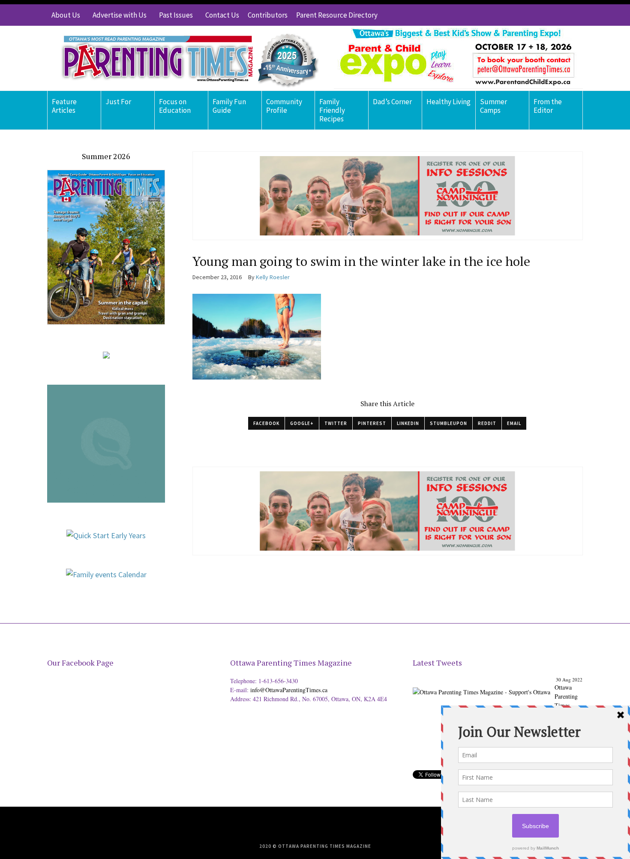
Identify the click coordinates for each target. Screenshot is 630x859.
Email (514, 423)
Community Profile (284, 106)
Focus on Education (175, 106)
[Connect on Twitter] (537, 15)
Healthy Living (448, 101)
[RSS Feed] (525, 15)
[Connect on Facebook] (550, 15)
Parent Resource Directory (337, 15)
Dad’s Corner (392, 101)
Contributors (268, 15)
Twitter (335, 423)
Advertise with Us (120, 15)
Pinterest (372, 423)
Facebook (266, 423)
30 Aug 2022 (569, 679)
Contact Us (222, 15)
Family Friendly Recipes (332, 110)
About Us (65, 15)
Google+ (302, 423)
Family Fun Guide (229, 106)
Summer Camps (493, 106)
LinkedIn (408, 423)
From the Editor (548, 106)
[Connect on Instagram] (563, 15)
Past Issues (176, 15)
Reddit (487, 423)
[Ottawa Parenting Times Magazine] (184, 58)
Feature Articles (64, 106)
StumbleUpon (448, 423)
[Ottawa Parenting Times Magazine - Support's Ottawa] (481, 685)
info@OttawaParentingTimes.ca (288, 690)
